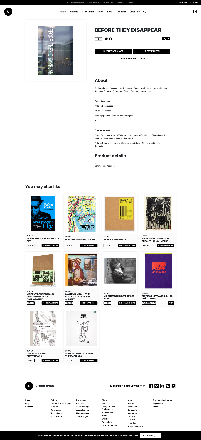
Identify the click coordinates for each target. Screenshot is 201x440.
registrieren (194, 2)
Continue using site (150, 435)
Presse (156, 407)
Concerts (80, 403)
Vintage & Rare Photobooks (108, 408)
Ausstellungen (57, 413)
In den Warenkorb (113, 51)
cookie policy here (129, 435)
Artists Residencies (135, 426)
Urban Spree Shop (110, 425)
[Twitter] (156, 386)
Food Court (132, 423)
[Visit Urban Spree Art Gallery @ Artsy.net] (173, 386)
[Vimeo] (168, 386)
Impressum (158, 403)
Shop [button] (100, 11)
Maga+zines (107, 412)
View (171, 303)
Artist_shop (107, 422)
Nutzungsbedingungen (163, 400)
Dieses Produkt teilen (132, 58)
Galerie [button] (74, 11)
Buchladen (132, 407)
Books (104, 403)
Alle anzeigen (82, 416)
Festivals (131, 420)
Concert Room (133, 410)
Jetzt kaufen (152, 51)
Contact (29, 407)
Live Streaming (82, 413)
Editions (105, 415)
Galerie (130, 403)
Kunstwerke (56, 410)
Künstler (54, 407)
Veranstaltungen (83, 407)
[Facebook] (151, 386)
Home (63, 11)
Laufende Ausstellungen (61, 403)
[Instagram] (162, 386)
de (174, 2)
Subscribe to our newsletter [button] (127, 386)
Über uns (135, 11)
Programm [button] (88, 11)
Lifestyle (105, 419)
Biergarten (132, 413)
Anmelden (183, 2)
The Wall (121, 11)
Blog (109, 11)
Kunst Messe (56, 416)
